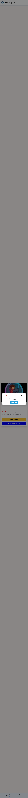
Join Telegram (14, 402)
